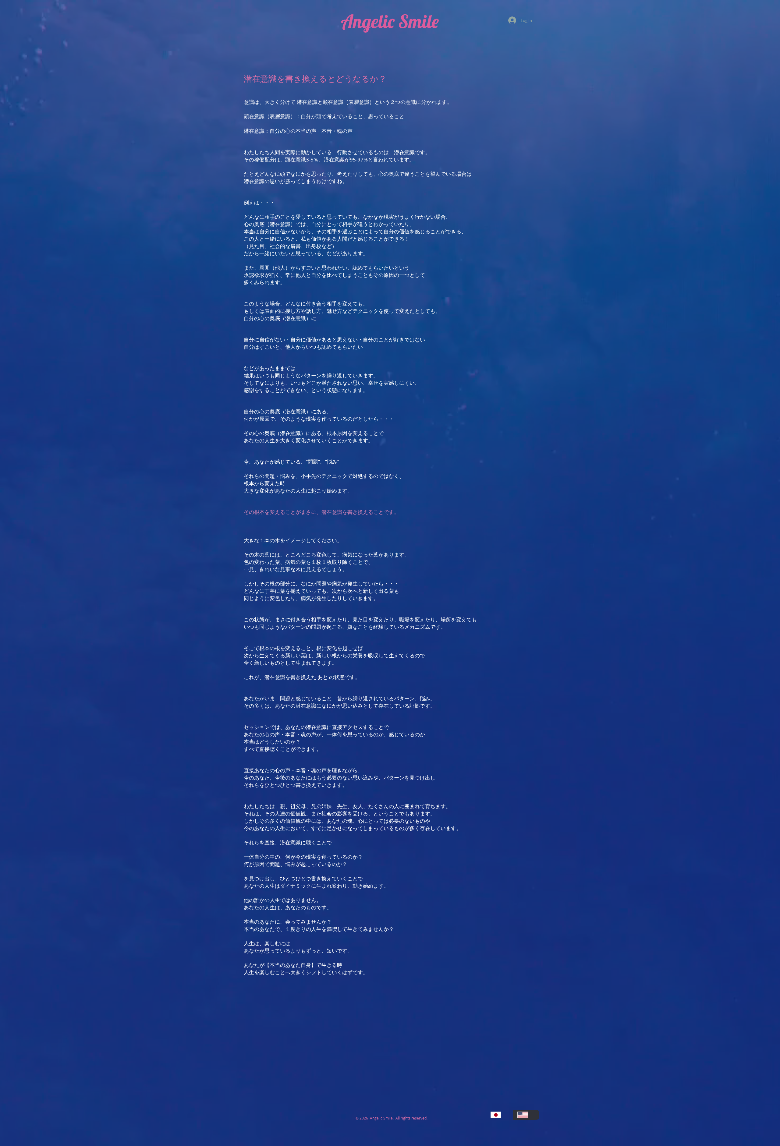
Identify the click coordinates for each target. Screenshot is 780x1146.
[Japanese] (499, 1115)
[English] (526, 1115)
